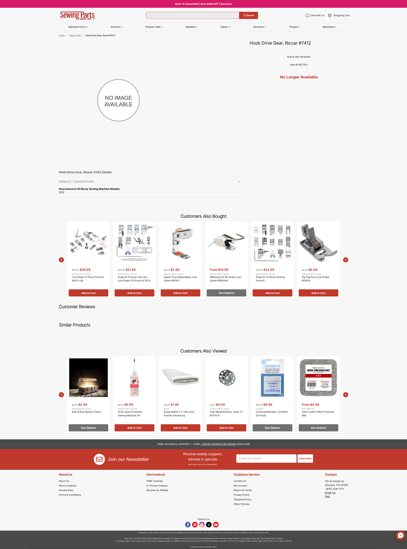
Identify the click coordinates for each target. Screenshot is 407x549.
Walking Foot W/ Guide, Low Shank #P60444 (225, 279)
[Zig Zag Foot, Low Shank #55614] (318, 260)
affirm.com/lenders (221, 538)
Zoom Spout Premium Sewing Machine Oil (130, 413)
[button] (338, 15)
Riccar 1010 (75, 35)
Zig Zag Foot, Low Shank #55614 (315, 279)
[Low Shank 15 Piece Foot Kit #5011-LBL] (88, 260)
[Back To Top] (402, 544)
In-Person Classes (157, 485)
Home (62, 35)
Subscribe (305, 458)
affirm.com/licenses (229, 541)
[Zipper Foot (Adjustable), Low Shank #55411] (180, 260)
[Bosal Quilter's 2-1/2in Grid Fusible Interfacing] (180, 394)
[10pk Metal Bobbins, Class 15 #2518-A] (226, 394)
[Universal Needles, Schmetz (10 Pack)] (272, 394)
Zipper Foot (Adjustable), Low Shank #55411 (180, 279)
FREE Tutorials (155, 480)
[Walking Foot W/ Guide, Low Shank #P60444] (226, 260)
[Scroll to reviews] (299, 50)
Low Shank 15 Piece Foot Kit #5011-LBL (88, 279)
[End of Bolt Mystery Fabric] (88, 394)
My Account (240, 485)
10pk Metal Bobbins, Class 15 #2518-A (226, 413)
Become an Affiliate (157, 490)
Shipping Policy (242, 499)
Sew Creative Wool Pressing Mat (318, 413)
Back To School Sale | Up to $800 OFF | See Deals (203, 3)
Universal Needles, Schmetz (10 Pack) (272, 413)
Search (250, 15)
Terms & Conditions (70, 494)
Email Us (330, 492)
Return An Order (243, 490)
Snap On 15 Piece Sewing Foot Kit (270, 279)
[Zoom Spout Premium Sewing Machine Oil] (134, 394)
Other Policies (242, 504)
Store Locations (67, 485)
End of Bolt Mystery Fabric (86, 411)
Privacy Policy (241, 494)
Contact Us (240, 480)
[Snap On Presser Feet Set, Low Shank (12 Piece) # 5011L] (134, 260)
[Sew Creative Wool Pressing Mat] (318, 394)
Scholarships (66, 490)
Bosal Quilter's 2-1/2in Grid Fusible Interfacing (179, 413)
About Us (64, 480)
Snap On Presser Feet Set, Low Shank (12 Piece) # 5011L (134, 279)
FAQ (327, 496)
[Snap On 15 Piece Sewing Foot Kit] (272, 260)
